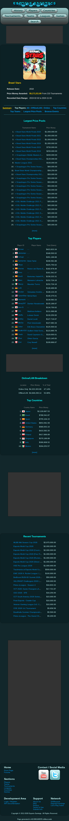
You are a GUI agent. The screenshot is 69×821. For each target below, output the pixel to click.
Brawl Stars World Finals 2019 (28, 151)
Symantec (22, 261)
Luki (20, 288)
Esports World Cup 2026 (23, 546)
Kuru (20, 272)
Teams (6, 784)
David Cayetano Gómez (37, 335)
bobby (20, 319)
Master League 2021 (23, 163)
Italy (27, 442)
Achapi (21, 257)
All (28, 108)
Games (7, 792)
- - (28, 249)
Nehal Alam (32, 296)
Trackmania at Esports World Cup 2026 (29, 570)
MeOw (20, 323)
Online (47, 108)
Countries (8, 790)
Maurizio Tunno (33, 284)
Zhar (20, 338)
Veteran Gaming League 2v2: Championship (31, 604)
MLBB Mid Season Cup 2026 (25, 542)
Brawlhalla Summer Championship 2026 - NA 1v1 (33, 612)
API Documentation (12, 803)
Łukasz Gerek (33, 315)
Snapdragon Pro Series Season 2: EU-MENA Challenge (39, 186)
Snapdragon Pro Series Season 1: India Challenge (37, 167)
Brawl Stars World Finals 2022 (28, 139)
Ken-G (21, 307)
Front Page (8, 770)
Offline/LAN (36, 108)
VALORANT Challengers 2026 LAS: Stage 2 (31, 581)
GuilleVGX (22, 330)
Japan (27, 411)
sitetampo (22, 253)
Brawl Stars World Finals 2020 (28, 132)
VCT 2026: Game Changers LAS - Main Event (32, 589)
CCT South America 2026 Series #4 (27, 597)
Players (7, 782)
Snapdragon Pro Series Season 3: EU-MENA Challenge (39, 194)
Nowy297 (22, 303)
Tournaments (9, 786)
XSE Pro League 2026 (22, 566)
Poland (28, 434)
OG (19, 311)
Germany (29, 427)
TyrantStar (22, 296)
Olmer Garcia (32, 338)
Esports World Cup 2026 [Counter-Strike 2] (30, 550)
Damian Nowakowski (35, 304)
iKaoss (21, 269)
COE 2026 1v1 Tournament (24, 608)
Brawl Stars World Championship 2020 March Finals (36, 170)
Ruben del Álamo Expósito (38, 269)
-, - (28, 253)
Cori (19, 342)
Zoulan (21, 292)
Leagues (7, 788)
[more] (34, 231)
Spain (27, 419)
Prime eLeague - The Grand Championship (31, 616)
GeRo (20, 315)
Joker (20, 327)
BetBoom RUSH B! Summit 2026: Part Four (31, 577)
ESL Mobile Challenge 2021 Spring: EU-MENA (35, 217)
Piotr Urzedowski (34, 323)
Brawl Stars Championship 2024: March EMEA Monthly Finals (41, 174)
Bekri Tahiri (31, 261)
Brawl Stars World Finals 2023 (28, 147)
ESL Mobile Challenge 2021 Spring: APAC (33, 213)
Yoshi (20, 334)
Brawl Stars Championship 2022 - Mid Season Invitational (39, 159)
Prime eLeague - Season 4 (24, 585)
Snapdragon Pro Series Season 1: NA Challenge (36, 182)
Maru (20, 280)
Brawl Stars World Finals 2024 (28, 143)
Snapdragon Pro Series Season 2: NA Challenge (36, 190)
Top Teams (15, 111)
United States (30, 423)
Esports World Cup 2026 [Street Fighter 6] (30, 562)
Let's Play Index (57, 805)
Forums (7, 772)
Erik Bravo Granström (36, 327)
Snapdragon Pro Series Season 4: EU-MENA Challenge (39, 198)
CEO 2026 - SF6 (20, 593)
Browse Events (52, 111)
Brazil (27, 415)
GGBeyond (55, 802)
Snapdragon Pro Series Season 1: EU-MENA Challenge (39, 178)
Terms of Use (38, 807)
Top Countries (59, 108)
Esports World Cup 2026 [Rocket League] (30, 558)
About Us (37, 802)
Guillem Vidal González (36, 331)
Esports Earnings (58, 803)
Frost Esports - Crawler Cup (24, 600)
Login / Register (10, 802)
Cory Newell (32, 342)
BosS (20, 276)
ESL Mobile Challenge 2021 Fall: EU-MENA (34, 205)
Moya (20, 265)
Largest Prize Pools (33, 111)
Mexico (28, 446)
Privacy (36, 805)
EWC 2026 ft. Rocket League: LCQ (27, 573)
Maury (20, 284)
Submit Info (37, 809)
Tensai (21, 249)
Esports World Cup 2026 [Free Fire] (27, 554)
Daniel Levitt (32, 319)
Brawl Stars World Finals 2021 (28, 136)
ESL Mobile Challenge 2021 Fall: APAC (32, 201)
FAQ (35, 803)
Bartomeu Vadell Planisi (37, 276)
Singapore (29, 438)
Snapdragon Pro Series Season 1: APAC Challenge (37, 225)
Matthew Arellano (34, 311)
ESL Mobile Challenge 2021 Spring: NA (32, 221)
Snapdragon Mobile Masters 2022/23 (31, 155)
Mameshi (21, 299)
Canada (28, 430)
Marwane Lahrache (35, 280)
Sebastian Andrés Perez (37, 292)
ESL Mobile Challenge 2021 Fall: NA (31, 209)
